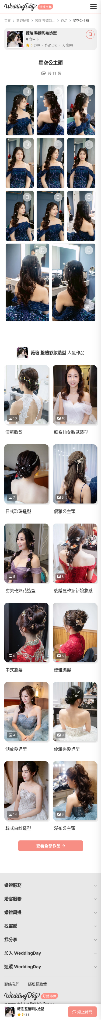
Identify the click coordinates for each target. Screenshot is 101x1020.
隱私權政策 (37, 984)
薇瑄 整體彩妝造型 (45, 21)
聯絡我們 (11, 984)
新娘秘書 (22, 21)
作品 (64, 21)
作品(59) (51, 45)
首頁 (7, 21)
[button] (50, 885)
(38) (37, 45)
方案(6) (67, 45)
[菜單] (93, 6)
